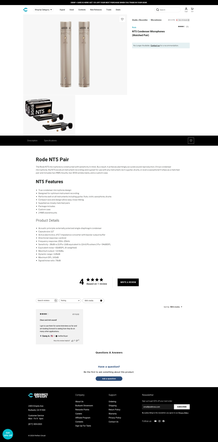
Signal (62, 10)
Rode (134, 27)
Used (72, 10)
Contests (82, 10)
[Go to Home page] (25, 10)
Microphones (156, 20)
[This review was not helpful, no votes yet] (77, 340)
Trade (108, 10)
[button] (8, 434)
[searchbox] (44, 300)
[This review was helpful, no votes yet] (72, 341)
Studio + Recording (140, 20)
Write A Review (128, 282)
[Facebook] (163, 421)
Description (32, 141)
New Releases (96, 10)
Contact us (155, 45)
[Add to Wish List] (122, 19)
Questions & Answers (109, 352)
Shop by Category (42, 10)
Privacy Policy (183, 413)
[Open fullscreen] (27, 18)
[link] (183, 26)
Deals (118, 10)
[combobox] (70, 300)
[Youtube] (155, 421)
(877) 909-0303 (35, 424)
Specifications (50, 141)
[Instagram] (159, 421)
